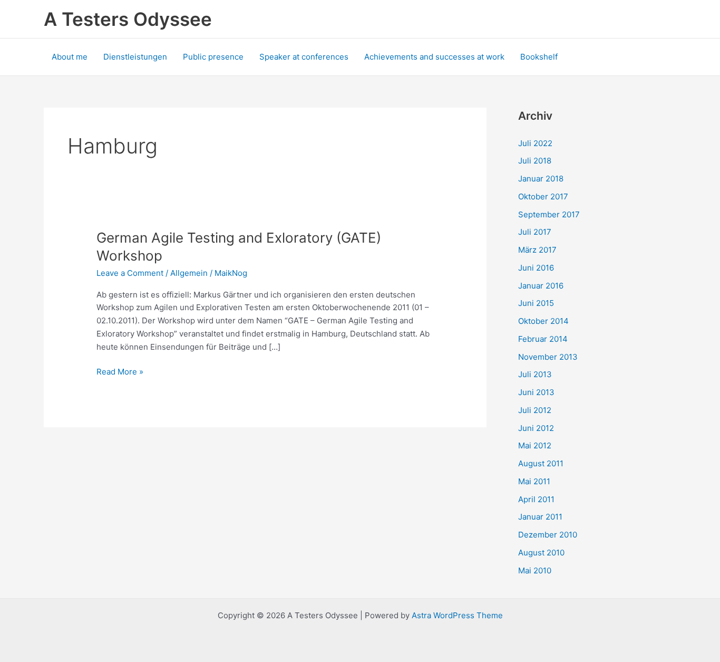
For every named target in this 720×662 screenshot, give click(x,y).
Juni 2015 (536, 303)
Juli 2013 (535, 374)
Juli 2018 (534, 161)
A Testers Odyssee (128, 19)
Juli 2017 (534, 232)
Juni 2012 (536, 428)
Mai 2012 (534, 445)
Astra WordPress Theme (457, 615)
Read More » (119, 372)
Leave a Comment (129, 273)
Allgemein (189, 273)
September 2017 (549, 214)
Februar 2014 (543, 339)
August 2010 (541, 553)
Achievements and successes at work (434, 57)
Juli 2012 (534, 410)
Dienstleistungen (135, 57)
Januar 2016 (540, 286)
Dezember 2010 (547, 535)
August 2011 (540, 463)
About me (69, 57)
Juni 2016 (536, 268)
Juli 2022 (535, 143)
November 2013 (548, 357)
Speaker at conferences (303, 57)
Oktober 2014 (543, 321)
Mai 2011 (534, 481)
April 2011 (536, 499)
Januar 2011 (540, 517)
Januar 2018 (540, 179)
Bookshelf (539, 57)
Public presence (213, 57)
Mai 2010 (534, 570)
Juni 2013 (536, 392)
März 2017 (537, 250)
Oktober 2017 (543, 196)
